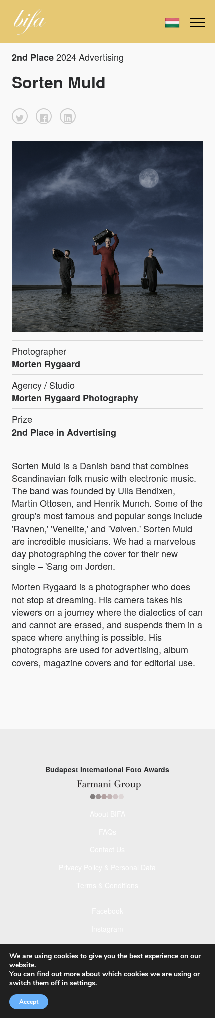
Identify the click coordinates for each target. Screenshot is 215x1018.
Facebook (108, 911)
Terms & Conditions (107, 885)
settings (83, 983)
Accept (29, 1002)
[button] (20, 116)
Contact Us (107, 849)
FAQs (107, 832)
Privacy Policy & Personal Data (107, 867)
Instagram (108, 929)
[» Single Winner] (30, 22)
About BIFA (108, 814)
